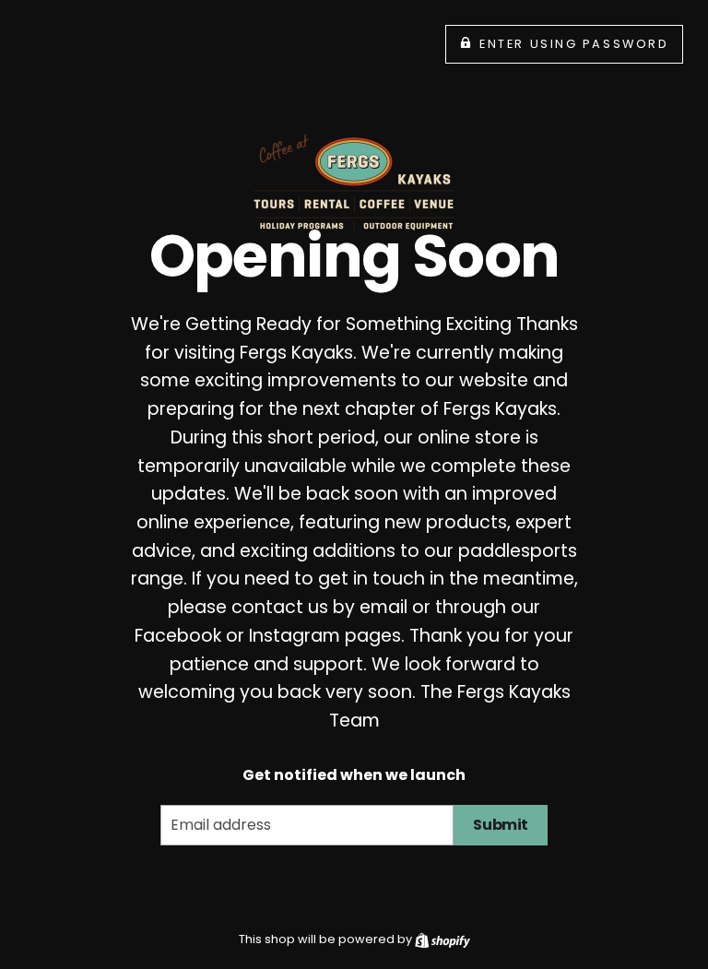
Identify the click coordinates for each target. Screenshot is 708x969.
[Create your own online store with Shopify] (442, 939)
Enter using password (573, 44)
